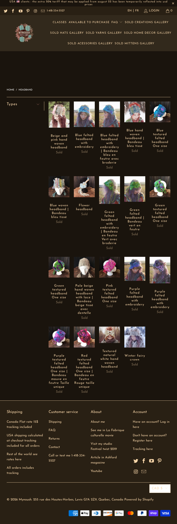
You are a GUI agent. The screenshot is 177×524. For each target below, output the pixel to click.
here (149, 449)
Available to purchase (89, 22)
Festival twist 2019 (104, 449)
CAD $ (157, 488)
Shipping (55, 422)
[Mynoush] (24, 33)
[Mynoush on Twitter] (5, 10)
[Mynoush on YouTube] (20, 10)
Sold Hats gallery (67, 33)
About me (98, 422)
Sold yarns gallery (104, 33)
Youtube (96, 471)
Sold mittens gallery (134, 43)
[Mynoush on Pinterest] (28, 10)
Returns (54, 438)
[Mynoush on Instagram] (35, 10)
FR (137, 10)
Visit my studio (101, 444)
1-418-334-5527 (56, 10)
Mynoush (25, 499)
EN (130, 10)
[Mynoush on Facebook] (13, 10)
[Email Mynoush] (43, 10)
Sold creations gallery (147, 22)
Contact (54, 447)
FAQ (115, 22)
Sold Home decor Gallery (147, 33)
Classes (60, 22)
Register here (142, 440)
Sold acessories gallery (90, 43)
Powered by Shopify (138, 499)
